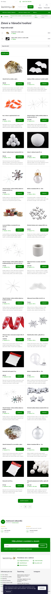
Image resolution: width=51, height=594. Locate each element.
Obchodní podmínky (6, 580)
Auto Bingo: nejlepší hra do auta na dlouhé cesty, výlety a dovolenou (23, 580)
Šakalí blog (4, 578)
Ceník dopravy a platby (7, 576)
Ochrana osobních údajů (7, 582)
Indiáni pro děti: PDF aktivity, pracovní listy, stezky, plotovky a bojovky (23, 584)
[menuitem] (9, 12)
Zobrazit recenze (15, 522)
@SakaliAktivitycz (23, 565)
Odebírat (42, 545)
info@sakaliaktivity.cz (24, 560)
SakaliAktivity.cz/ (23, 563)
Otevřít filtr (5, 53)
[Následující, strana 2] (25, 506)
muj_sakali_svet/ (38, 563)
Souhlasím (41, 588)
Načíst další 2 (24, 501)
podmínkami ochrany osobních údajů (24, 549)
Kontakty (4, 584)
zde (34, 588)
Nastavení (8, 591)
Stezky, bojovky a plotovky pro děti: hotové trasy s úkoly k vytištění (23, 576)
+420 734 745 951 (38, 560)
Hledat (30, 7)
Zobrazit (19, 83)
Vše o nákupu (3, 1)
